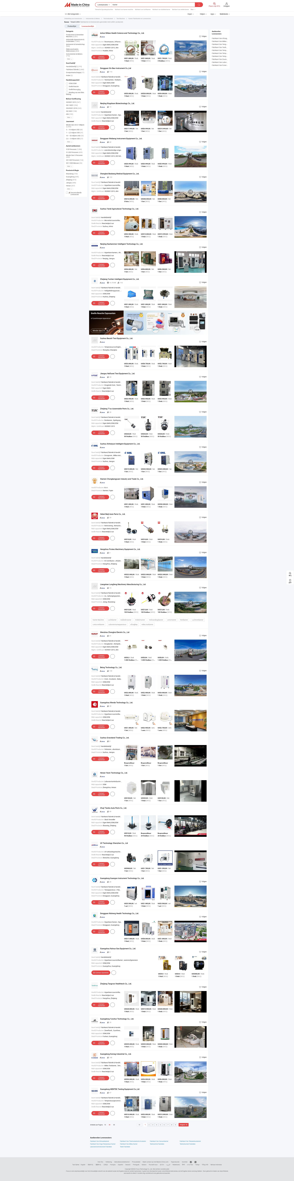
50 (114, 1125)
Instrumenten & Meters (74, 55)
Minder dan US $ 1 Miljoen (75, 126)
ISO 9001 (71, 111)
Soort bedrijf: (95, 77)
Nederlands (176, 1164)
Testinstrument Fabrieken (187, 1144)
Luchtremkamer (197, 620)
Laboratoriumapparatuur (117, 624)
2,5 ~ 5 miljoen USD (74, 138)
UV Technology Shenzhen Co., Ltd (114, 843)
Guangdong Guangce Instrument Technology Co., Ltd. (122, 878)
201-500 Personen (74, 160)
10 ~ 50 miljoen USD (75, 135)
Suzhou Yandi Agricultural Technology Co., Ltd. (119, 209)
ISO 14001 (72, 105)
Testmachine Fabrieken (157, 1144)
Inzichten (185, 1162)
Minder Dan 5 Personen (74, 156)
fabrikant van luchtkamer (143, 9)
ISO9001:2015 (73, 102)
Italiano (144, 1164)
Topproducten (175, 1162)
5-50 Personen (74, 149)
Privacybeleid (136, 1162)
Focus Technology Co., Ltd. (144, 1169)
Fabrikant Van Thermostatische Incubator (133, 1141)
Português (136, 1164)
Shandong (72, 174)
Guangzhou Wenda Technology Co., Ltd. (116, 702)
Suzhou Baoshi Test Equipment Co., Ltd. (116, 338)
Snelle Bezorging (74, 89)
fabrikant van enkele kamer (180, 9)
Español (120, 1164)
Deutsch (127, 1164)
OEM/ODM (72, 83)
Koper (190, 14)
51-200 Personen (74, 152)
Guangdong (72, 177)
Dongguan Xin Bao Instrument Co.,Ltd (115, 68)
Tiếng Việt (205, 1164)
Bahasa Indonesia (216, 1164)
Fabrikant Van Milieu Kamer (128, 1144)
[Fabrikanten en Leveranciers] (76, 4)
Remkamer (184, 620)
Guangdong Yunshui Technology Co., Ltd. (117, 1019)
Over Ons (100, 1162)
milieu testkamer (147, 624)
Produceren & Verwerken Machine (75, 36)
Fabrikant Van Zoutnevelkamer (223, 59)
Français (113, 1164)
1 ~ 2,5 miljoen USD (74, 133)
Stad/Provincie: (96, 51)
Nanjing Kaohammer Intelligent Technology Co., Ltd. (121, 244)
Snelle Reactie (73, 86)
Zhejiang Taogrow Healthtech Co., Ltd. (116, 983)
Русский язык (153, 1164)
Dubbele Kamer (125, 620)
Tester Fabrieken (125, 1147)
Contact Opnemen (101, 57)
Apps (212, 14)
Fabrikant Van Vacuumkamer (159, 1141)
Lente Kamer (171, 620)
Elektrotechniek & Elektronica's (72, 50)
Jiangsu (71, 183)
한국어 (162, 1164)
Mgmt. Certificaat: (97, 48)
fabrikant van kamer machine (124, 9)
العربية (168, 1164)
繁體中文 (98, 1164)
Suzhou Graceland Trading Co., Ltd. (114, 737)
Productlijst (72, 26)
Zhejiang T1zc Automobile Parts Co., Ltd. (117, 408)
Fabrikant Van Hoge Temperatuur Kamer (102, 1144)
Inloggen (226, 6)
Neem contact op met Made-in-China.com (155, 1162)
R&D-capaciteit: (96, 45)
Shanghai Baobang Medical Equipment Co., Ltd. (119, 173)
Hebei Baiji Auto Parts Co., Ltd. (112, 514)
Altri (69, 114)
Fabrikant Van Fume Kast (221, 65)
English (83, 1164)
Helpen (202, 14)
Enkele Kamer (140, 620)
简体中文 (90, 1164)
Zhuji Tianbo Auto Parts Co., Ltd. (113, 808)
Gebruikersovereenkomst (122, 1162)
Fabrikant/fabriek (75, 69)
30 (109, 1125)
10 (105, 1125)
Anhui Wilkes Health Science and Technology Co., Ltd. (122, 33)
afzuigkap (133, 624)
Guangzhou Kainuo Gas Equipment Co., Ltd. (118, 948)
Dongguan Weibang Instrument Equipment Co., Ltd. (121, 138)
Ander (69, 75)
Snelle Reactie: (96, 121)
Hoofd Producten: (97, 42)
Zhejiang (71, 180)
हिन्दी (183, 1164)
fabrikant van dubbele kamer (161, 9)
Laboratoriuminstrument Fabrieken (101, 1147)
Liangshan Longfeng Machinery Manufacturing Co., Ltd (123, 584)
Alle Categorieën (73, 14)
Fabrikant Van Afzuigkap (221, 38)
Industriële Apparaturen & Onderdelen (75, 40)
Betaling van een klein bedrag (75, 93)
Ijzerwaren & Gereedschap (75, 45)
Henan (70, 186)
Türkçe (197, 1164)
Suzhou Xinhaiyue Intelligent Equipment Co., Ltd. (120, 444)
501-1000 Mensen (74, 163)
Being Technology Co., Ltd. (111, 667)
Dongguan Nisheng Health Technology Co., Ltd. (119, 913)
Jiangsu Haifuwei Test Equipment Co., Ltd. (117, 373)
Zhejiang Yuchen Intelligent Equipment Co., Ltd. (119, 279)
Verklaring (109, 1162)
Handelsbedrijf (74, 66)
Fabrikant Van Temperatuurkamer (190, 1141)
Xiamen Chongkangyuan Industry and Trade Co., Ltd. (121, 479)
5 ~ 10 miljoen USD (74, 130)
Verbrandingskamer (156, 620)
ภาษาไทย (190, 1164)
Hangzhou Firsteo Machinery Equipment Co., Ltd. (120, 549)
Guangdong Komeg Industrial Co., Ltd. (115, 1054)
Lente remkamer (98, 624)
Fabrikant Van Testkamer (221, 47)
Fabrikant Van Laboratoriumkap (223, 62)
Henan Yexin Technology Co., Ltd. (114, 773)
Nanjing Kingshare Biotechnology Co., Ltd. (117, 103)
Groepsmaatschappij (75, 72)
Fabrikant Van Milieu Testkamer (223, 41)
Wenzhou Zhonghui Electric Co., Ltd (114, 632)
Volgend (182, 1125)
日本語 (106, 1164)
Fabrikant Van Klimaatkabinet (99, 1141)
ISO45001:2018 (73, 108)
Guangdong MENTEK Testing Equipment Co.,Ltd (119, 1089)
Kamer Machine (98, 620)
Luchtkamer (112, 620)
